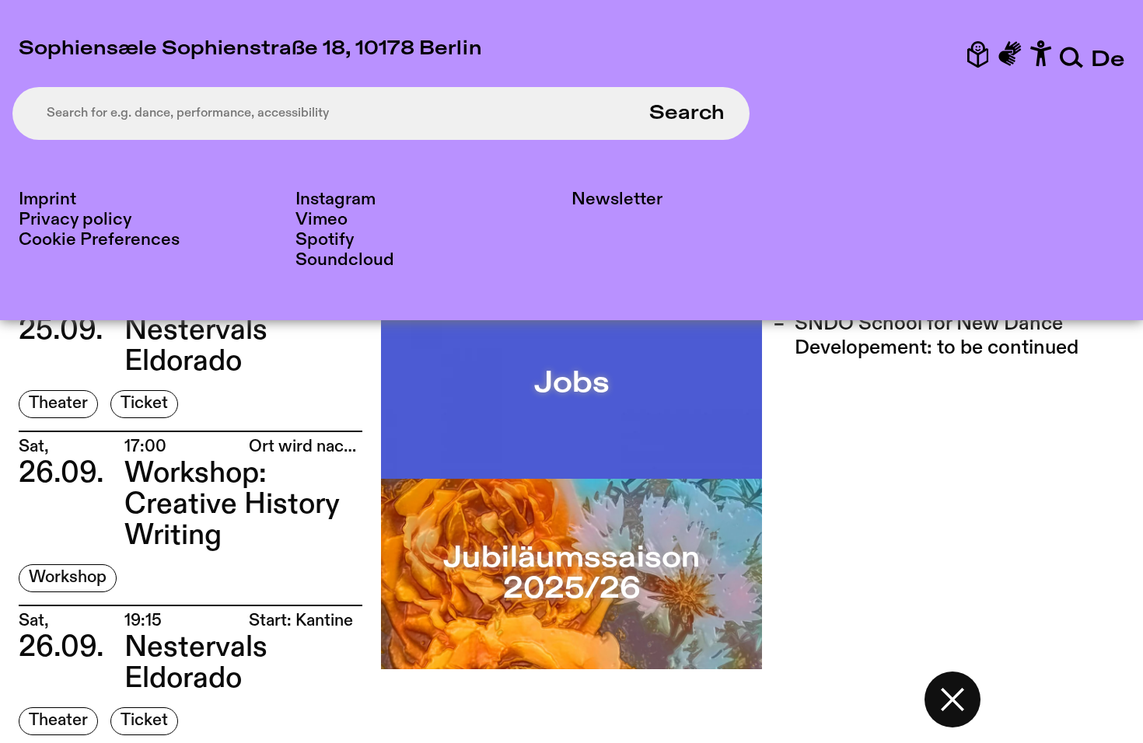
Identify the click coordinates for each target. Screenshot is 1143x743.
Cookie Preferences (99, 240)
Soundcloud (344, 260)
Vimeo (321, 219)
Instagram (335, 199)
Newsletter (617, 199)
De (1107, 60)
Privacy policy (75, 219)
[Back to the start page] (952, 699)
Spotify (324, 240)
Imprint (47, 199)
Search (687, 113)
